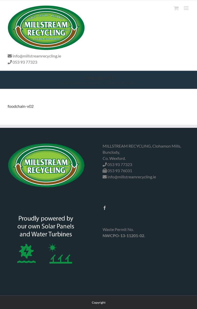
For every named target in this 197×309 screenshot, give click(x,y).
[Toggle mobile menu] (186, 8)
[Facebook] (105, 208)
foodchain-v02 (21, 106)
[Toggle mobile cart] (176, 8)
